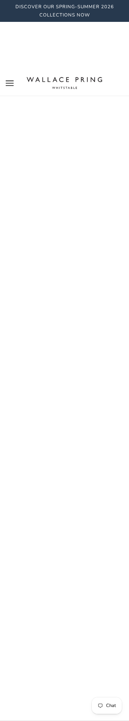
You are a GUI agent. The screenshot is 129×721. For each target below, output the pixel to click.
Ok (105, 547)
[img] (56, 631)
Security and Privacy (64, 450)
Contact (65, 471)
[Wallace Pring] (64, 83)
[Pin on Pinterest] (83, 383)
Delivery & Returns (64, 439)
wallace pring (65, 236)
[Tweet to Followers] (64, 383)
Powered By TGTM (64, 705)
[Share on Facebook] (45, 383)
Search (64, 428)
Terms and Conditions (65, 461)
